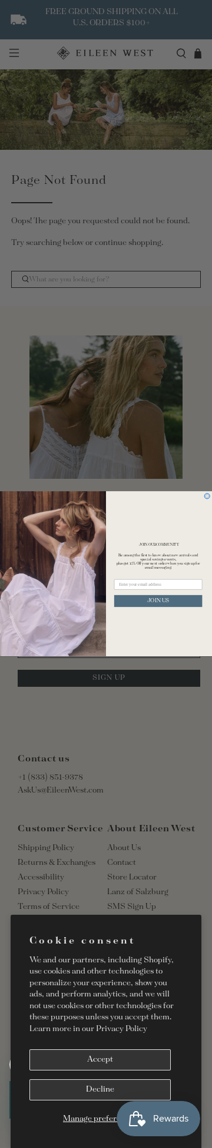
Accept (100, 1059)
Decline (100, 1089)
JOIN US (158, 601)
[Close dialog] (207, 496)
